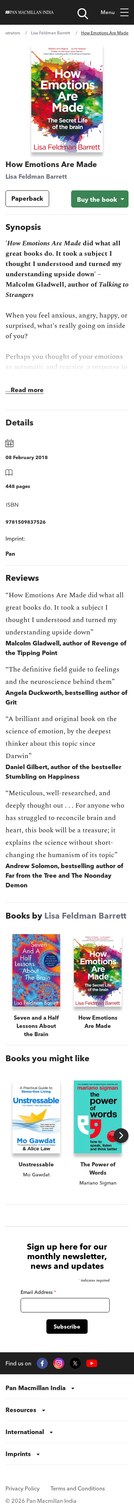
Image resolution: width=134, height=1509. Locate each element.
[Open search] (82, 13)
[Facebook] (42, 1363)
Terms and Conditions (78, 1488)
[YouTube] (91, 1363)
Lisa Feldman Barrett (50, 32)
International (24, 1432)
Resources (20, 1410)
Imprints (18, 1454)
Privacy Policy (22, 1488)
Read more (27, 390)
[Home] (29, 12)
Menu (108, 12)
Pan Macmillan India (35, 1388)
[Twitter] (75, 1363)
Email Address (38, 1292)
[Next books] (121, 1135)
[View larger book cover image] (67, 98)
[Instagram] (58, 1363)
